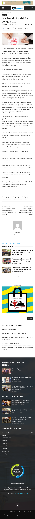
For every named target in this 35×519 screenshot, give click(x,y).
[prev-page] (16, 276)
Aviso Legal (5, 512)
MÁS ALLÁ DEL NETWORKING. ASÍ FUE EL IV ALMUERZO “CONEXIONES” (17, 338)
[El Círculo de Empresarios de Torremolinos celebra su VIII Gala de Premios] (6, 270)
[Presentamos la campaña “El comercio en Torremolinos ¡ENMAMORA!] (6, 261)
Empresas (8, 12)
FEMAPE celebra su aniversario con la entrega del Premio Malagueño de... (21, 419)
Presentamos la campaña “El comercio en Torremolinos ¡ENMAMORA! (21, 261)
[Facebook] (17, 505)
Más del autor (7, 246)
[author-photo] (17, 230)
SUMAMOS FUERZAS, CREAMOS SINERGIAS (14, 334)
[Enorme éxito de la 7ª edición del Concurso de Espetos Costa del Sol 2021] (6, 403)
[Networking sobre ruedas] (6, 371)
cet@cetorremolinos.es (21, 493)
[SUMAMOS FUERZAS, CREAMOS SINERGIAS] (6, 380)
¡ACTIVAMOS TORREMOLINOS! (10, 343)
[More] (26, 28)
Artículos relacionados (11, 243)
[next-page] (19, 276)
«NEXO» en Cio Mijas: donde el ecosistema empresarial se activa (17, 348)
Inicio (3, 12)
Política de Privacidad (15, 512)
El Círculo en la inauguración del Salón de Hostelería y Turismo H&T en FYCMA (22, 252)
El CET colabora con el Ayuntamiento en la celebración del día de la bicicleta (9, 211)
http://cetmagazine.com (17, 234)
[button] (3, 8)
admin (5, 24)
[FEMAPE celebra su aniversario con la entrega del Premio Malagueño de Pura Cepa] (6, 420)
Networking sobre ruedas (9, 329)
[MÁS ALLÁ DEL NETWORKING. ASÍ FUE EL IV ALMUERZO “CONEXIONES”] (6, 388)
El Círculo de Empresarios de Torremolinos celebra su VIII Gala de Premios (22, 270)
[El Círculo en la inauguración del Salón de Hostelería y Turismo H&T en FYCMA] (6, 252)
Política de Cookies (27, 512)
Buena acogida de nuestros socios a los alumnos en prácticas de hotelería (26, 211)
